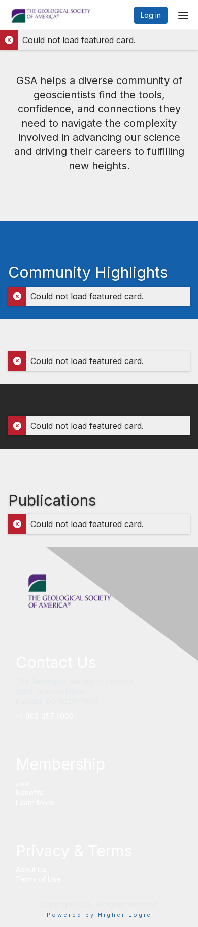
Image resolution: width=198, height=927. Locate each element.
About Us (31, 869)
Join (23, 783)
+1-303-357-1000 (45, 716)
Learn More (35, 802)
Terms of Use (38, 879)
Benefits (29, 792)
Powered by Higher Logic (99, 914)
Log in (151, 15)
